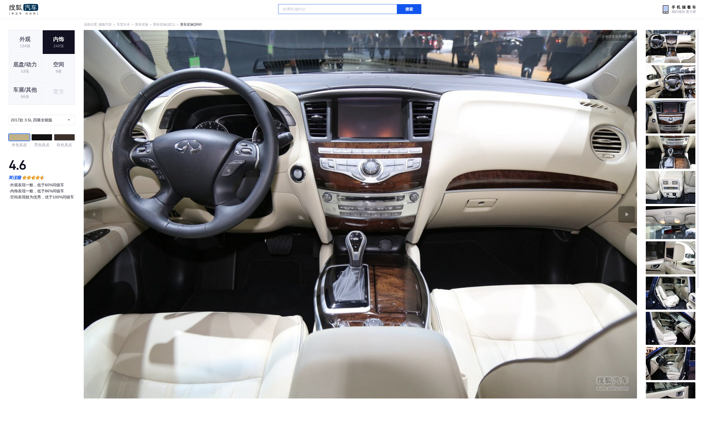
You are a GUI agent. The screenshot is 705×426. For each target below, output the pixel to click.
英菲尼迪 (141, 24)
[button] (222, 214)
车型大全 (123, 24)
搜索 (409, 9)
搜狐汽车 (23, 9)
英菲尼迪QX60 (191, 24)
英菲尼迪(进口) (164, 24)
